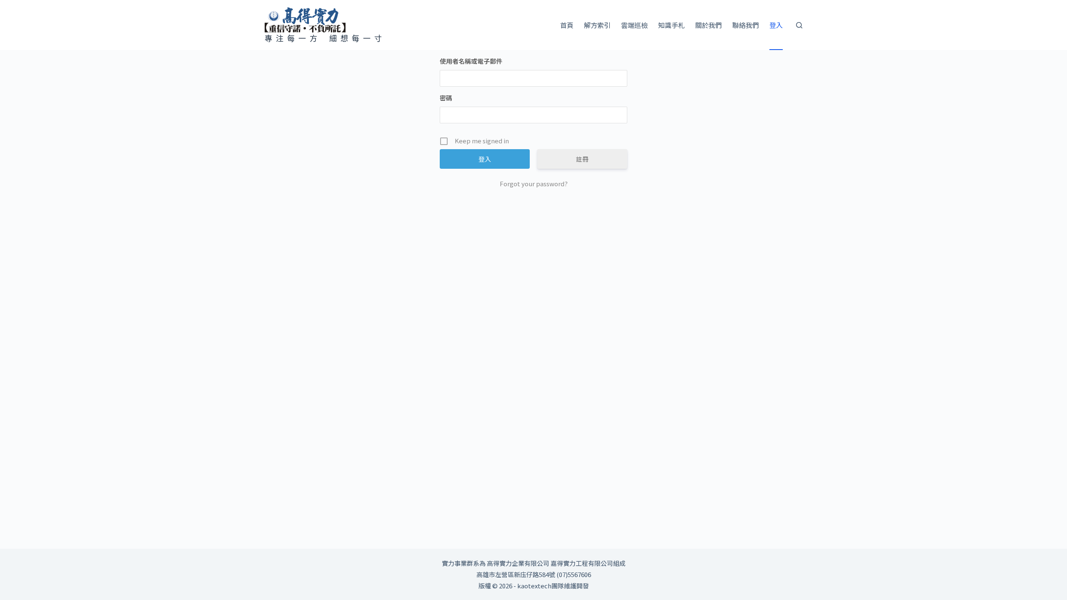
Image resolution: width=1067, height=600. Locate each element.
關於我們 (708, 25)
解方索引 (597, 25)
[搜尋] (799, 25)
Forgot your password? (534, 183)
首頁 (567, 25)
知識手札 (671, 25)
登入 (776, 25)
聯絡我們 (745, 25)
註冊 (582, 159)
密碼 (446, 97)
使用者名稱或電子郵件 (471, 61)
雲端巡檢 (634, 25)
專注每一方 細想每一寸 (325, 38)
